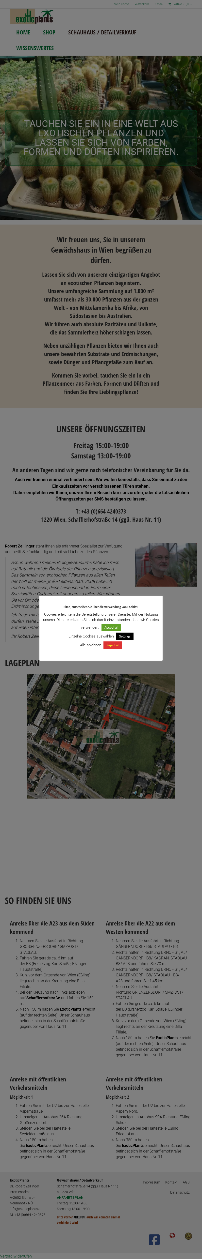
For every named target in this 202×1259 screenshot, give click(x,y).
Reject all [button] (112, 645)
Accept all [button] (111, 627)
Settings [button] (125, 636)
